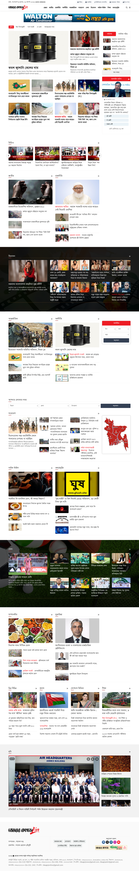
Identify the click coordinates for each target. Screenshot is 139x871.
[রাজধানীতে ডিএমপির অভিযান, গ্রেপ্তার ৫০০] (116, 48)
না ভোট (108, 120)
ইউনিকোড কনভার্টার (101, 2)
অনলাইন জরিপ (116, 79)
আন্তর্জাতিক (72, 7)
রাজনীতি (58, 7)
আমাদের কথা (58, 841)
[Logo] (18, 7)
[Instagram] (114, 842)
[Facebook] (103, 842)
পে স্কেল (39, 27)
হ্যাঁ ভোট (108, 116)
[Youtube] (118, 842)
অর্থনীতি (65, 7)
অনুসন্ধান (116, 340)
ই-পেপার (126, 2)
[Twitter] (107, 842)
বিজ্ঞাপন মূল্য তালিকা (75, 846)
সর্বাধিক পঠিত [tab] (123, 34)
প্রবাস (42, 688)
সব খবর (116, 72)
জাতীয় (51, 7)
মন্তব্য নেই (109, 124)
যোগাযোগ (67, 841)
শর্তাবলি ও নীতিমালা (79, 841)
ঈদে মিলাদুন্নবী (20, 27)
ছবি (10, 751)
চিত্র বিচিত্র (12, 688)
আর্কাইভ (89, 2)
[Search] (127, 7)
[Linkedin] (111, 842)
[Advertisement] (53, 132)
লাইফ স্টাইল (102, 7)
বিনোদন (93, 7)
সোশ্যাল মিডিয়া (77, 688)
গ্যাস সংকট (31, 27)
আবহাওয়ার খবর (49, 27)
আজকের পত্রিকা (115, 2)
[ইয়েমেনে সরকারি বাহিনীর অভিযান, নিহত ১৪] (116, 62)
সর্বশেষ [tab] (109, 34)
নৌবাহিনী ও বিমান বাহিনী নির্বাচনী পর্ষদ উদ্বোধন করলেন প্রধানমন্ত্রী (36, 809)
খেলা (87, 7)
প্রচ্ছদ (45, 7)
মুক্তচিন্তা (58, 614)
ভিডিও (80, 2)
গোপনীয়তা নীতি (62, 846)
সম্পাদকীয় (13, 614)
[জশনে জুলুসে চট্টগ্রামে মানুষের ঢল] (116, 55)
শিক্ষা (109, 7)
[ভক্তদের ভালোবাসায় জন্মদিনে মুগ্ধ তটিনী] (116, 40)
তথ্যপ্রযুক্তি (116, 7)
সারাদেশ (81, 7)
